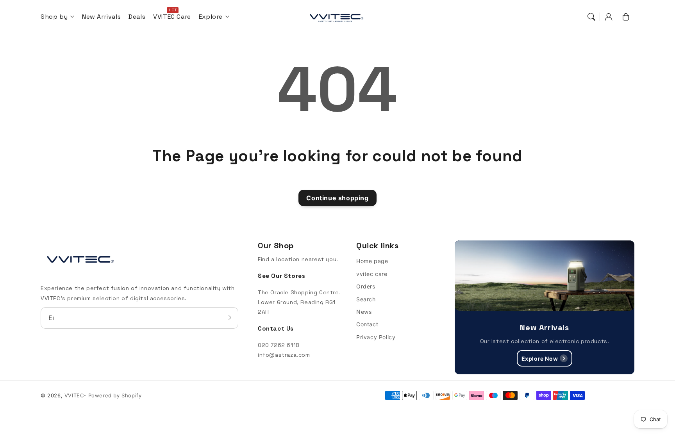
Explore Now (539, 358)
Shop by (54, 17)
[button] (591, 16)
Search (366, 299)
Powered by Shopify (115, 395)
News (363, 311)
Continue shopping (337, 198)
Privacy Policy (375, 337)
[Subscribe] (229, 317)
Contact (367, 324)
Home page (372, 261)
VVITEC (74, 395)
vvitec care (372, 273)
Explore (211, 17)
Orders (365, 286)
